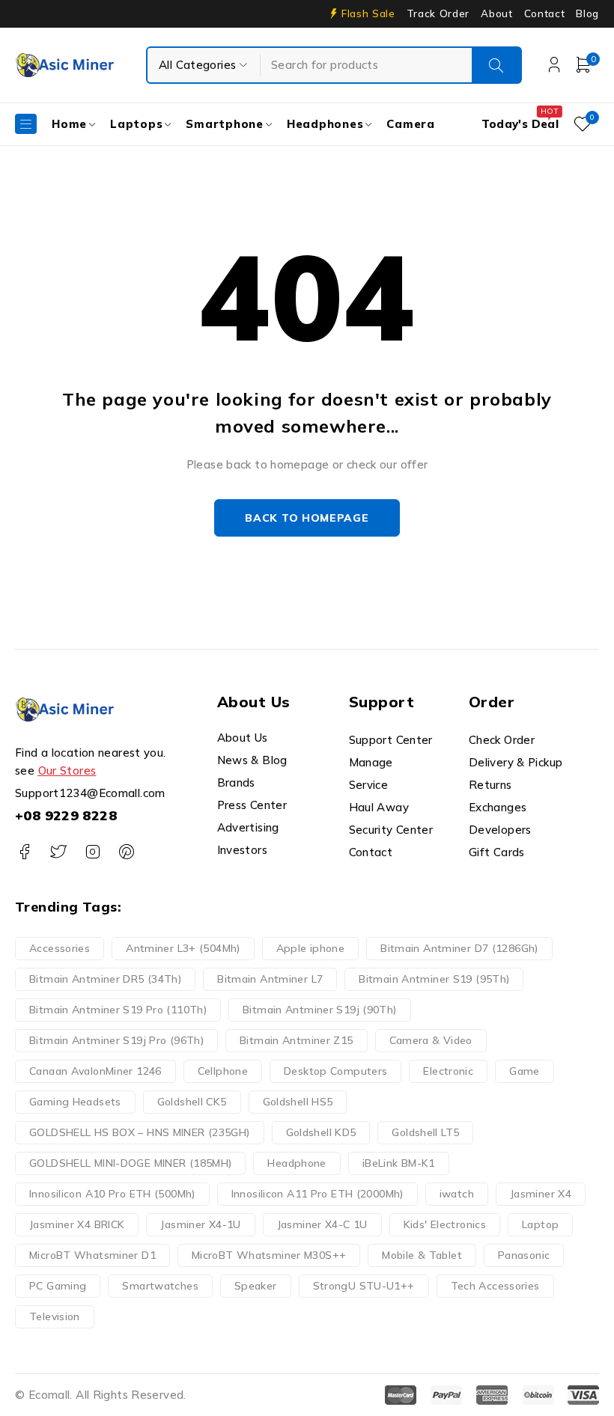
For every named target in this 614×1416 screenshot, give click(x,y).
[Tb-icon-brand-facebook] (24, 852)
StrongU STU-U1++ (364, 1286)
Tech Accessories (495, 1286)
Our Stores (67, 770)
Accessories (59, 948)
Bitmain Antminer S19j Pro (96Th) (116, 1040)
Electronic (448, 1071)
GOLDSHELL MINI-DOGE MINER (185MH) (130, 1163)
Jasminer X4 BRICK (76, 1224)
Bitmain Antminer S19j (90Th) (320, 1009)
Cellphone (223, 1071)
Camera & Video (430, 1040)
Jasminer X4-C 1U (322, 1224)
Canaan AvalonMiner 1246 (95, 1071)
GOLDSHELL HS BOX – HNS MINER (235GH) (139, 1132)
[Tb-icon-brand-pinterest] (126, 852)
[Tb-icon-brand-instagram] (92, 852)
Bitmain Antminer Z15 (296, 1040)
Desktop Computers (335, 1071)
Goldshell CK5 (192, 1101)
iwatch (457, 1193)
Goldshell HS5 (298, 1101)
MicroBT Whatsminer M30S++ (269, 1255)
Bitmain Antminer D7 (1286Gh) (459, 948)
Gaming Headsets (75, 1101)
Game (524, 1071)
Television (54, 1316)
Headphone (296, 1163)
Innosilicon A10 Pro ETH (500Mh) (112, 1193)
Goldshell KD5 (321, 1132)
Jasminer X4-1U (200, 1224)
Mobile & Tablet (422, 1255)
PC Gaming (57, 1286)
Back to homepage (306, 518)
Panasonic (524, 1255)
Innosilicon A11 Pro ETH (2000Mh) (317, 1193)
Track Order (438, 13)
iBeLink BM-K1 (398, 1163)
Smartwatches (160, 1286)
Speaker (255, 1286)
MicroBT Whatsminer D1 (92, 1255)
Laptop (540, 1224)
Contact (544, 13)
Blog (587, 13)
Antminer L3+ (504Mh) (183, 948)
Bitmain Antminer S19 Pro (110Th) (118, 1009)
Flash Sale (368, 13)
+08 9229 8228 (66, 815)
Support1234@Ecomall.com (90, 793)
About (496, 13)
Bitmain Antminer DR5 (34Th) (105, 979)
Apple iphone (310, 948)
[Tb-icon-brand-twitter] (58, 852)
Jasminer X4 (540, 1193)
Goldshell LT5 (425, 1132)
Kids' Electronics (445, 1224)
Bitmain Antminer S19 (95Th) (434, 979)
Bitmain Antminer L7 (270, 979)
